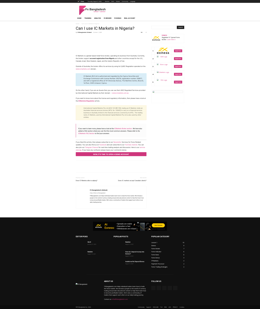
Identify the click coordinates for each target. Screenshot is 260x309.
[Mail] (99, 205)
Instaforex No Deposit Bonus (134, 261)
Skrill (112, 1)
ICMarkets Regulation (86, 101)
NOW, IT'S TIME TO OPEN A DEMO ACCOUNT (111, 154)
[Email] (104, 40)
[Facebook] (169, 1)
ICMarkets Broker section (123, 129)
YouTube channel (131, 145)
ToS (161, 307)
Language (132, 1)
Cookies (182, 307)
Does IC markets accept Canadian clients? (132, 180)
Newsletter (117, 142)
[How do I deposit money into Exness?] (119, 254)
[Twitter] (179, 1)
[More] (114, 40)
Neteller (107, 1)
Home (79, 18)
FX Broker (107, 18)
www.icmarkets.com (83, 69)
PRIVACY (175, 307)
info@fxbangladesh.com (120, 299)
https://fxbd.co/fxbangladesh (98, 193)
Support (148, 307)
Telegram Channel (91, 147)
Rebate (118, 1)
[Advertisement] (147, 10)
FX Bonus (117, 18)
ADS (170, 307)
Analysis (97, 18)
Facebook (102, 145)
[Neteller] (81, 254)
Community (125, 1)
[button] (181, 18)
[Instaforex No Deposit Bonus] (119, 264)
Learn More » (171, 39)
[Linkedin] (176, 1)
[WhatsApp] (100, 40)
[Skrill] (81, 244)
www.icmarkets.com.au (120, 93)
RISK (165, 307)
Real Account (129, 18)
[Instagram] (172, 1)
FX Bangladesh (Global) (85, 32)
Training (87, 18)
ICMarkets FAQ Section (86, 133)
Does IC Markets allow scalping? (86, 180)
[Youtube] (182, 1)
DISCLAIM (155, 307)
